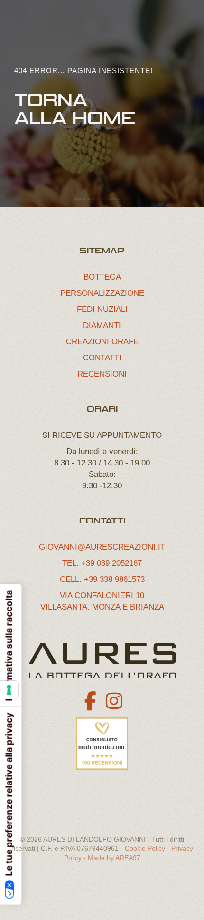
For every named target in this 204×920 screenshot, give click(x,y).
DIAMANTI (102, 325)
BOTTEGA (102, 276)
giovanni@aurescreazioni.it (102, 547)
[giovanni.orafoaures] (90, 701)
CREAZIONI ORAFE (102, 341)
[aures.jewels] (114, 701)
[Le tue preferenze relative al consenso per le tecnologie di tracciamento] (9, 690)
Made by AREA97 (114, 858)
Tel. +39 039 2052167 (102, 563)
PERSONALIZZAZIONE (102, 293)
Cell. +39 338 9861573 (102, 579)
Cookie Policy (145, 848)
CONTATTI (102, 357)
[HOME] (102, 660)
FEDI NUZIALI (102, 309)
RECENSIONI (102, 373)
